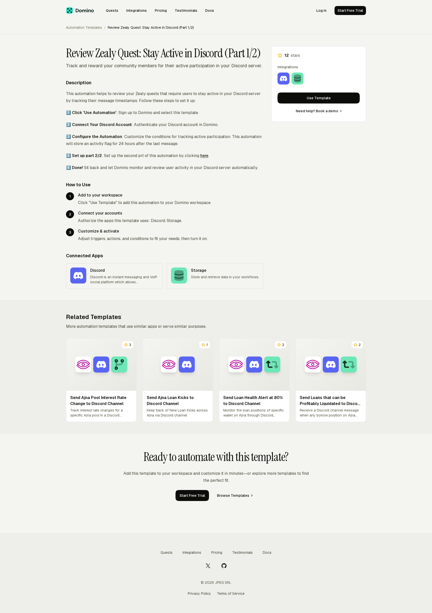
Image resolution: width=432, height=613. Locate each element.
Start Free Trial (350, 10)
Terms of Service (230, 593)
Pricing (161, 10)
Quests (112, 10)
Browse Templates (233, 495)
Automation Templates (84, 27)
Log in (321, 10)
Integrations (136, 10)
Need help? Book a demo (317, 111)
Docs (209, 10)
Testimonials (186, 10)
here (204, 155)
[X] (208, 565)
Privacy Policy (199, 593)
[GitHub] (224, 565)
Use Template (319, 98)
